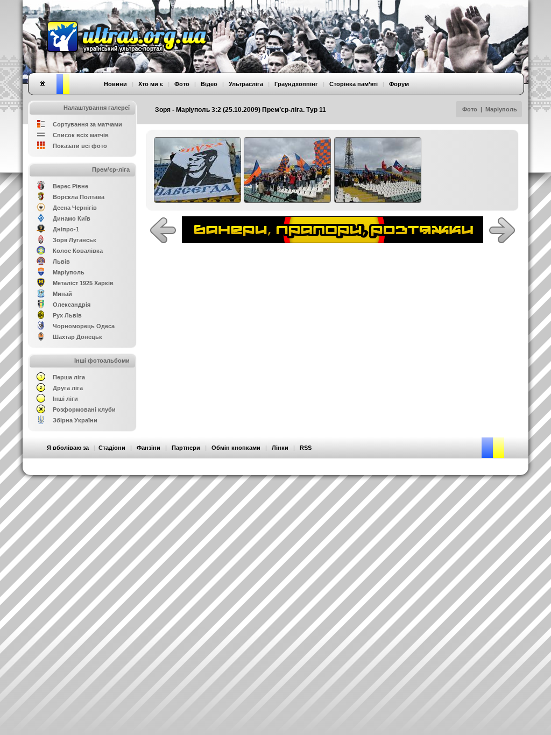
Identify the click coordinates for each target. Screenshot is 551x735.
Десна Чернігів (75, 207)
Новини (115, 84)
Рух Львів (67, 315)
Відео (209, 84)
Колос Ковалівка (78, 251)
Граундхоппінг (296, 84)
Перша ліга (69, 377)
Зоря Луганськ (74, 240)
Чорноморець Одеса (84, 326)
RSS (306, 447)
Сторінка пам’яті (353, 84)
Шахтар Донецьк (77, 337)
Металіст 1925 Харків (83, 283)
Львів (61, 261)
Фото (469, 109)
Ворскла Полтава (78, 197)
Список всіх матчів (81, 135)
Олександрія (71, 304)
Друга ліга (68, 388)
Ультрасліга (246, 84)
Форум (399, 84)
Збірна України (75, 420)
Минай (62, 294)
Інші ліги (65, 398)
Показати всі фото (80, 146)
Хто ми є (150, 84)
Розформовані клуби (84, 409)
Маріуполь (501, 109)
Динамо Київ (71, 218)
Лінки (280, 447)
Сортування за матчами (87, 124)
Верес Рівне (70, 186)
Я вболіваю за (68, 447)
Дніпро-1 (66, 229)
